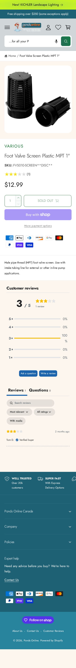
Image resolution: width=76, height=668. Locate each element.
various (14, 146)
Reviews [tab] (17, 390)
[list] (38, 483)
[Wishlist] (58, 27)
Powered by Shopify (51, 640)
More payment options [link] (38, 226)
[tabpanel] (38, 434)
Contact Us (11, 580)
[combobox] (38, 41)
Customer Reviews (53, 631)
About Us (17, 631)
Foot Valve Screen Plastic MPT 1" (40, 56)
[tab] (39, 391)
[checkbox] (16, 421)
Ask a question (28, 373)
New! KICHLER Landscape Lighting (35, 4)
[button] (7, 27)
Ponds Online (31, 640)
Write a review (48, 373)
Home (12, 56)
